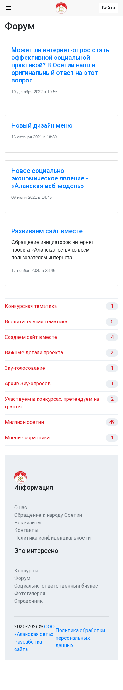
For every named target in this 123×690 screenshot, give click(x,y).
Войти (108, 7)
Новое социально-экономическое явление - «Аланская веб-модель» (49, 178)
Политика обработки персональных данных (80, 638)
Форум (22, 578)
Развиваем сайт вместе (47, 231)
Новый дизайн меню (42, 125)
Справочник (28, 601)
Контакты (26, 530)
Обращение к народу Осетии (48, 515)
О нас (20, 507)
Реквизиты (28, 523)
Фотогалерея (29, 593)
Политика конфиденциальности (52, 538)
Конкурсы (26, 571)
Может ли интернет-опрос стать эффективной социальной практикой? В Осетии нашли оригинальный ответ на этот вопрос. (60, 65)
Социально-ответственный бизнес (56, 586)
